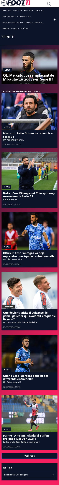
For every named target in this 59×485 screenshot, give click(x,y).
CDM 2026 (17, 10)
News (7, 70)
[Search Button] (49, 4)
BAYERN (6, 28)
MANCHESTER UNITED (12, 22)
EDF (26, 10)
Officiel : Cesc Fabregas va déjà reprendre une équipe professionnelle (28, 254)
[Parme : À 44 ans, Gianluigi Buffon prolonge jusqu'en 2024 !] (29, 413)
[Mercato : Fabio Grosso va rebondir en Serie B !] (29, 111)
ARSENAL (38, 22)
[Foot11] (16, 4)
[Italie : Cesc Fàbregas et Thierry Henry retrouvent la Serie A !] (29, 171)
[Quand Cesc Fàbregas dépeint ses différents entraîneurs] (29, 353)
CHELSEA (29, 22)
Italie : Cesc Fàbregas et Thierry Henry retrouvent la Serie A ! (29, 194)
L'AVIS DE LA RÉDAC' (20, 28)
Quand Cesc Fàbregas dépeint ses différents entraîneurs (25, 377)
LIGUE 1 (38, 10)
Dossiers (8, 306)
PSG (31, 10)
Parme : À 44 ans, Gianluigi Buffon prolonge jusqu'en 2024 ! (26, 437)
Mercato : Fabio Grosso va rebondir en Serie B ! (28, 135)
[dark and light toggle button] (54, 19)
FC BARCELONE (24, 16)
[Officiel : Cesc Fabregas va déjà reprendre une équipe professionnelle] (29, 231)
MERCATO (6, 10)
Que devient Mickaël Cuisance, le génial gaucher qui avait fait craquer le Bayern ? (29, 316)
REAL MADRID (8, 16)
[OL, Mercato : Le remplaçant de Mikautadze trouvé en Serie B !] (29, 66)
